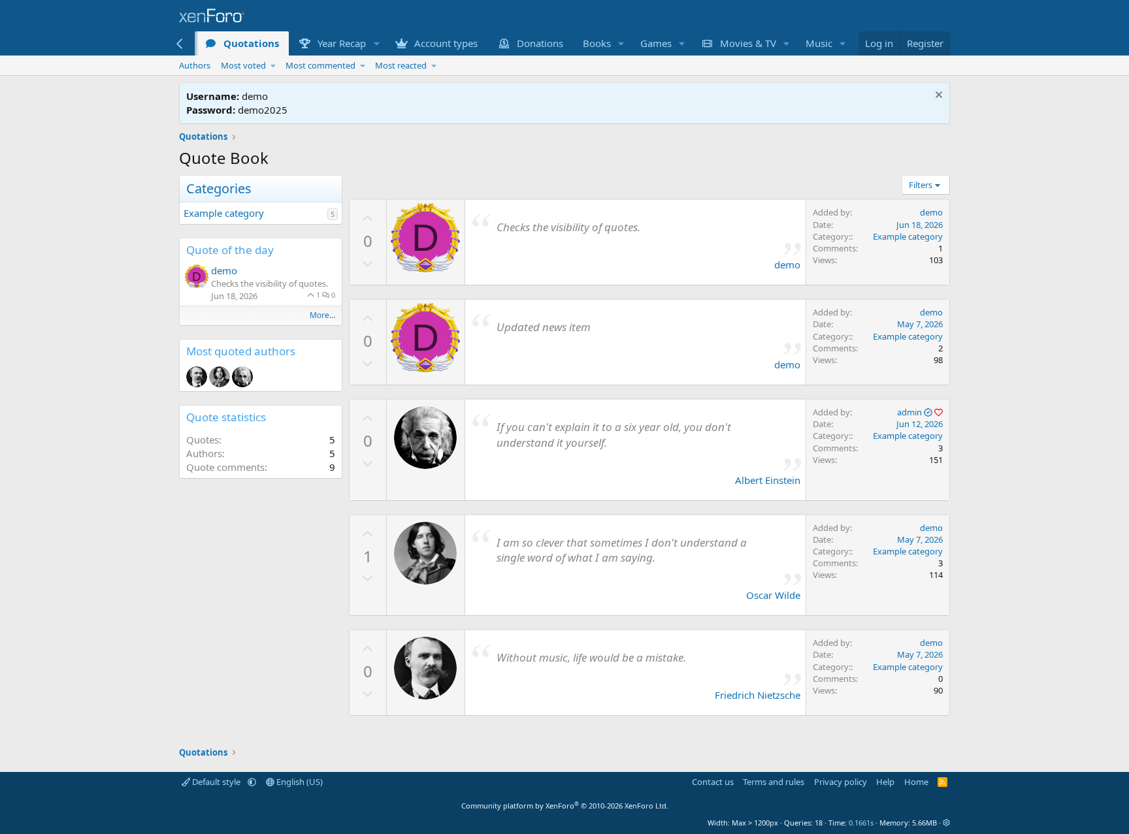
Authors (194, 65)
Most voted (243, 65)
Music (819, 43)
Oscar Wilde (773, 594)
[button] (376, 43)
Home (916, 782)
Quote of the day (230, 249)
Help (885, 782)
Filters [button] (920, 185)
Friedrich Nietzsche (757, 694)
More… (322, 315)
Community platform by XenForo (564, 805)
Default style (216, 782)
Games (656, 43)
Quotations (251, 43)
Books (597, 43)
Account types (446, 43)
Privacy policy (840, 782)
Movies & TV (748, 43)
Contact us (713, 782)
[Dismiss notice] (937, 96)
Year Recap (342, 43)
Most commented (320, 65)
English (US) (298, 782)
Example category (224, 212)
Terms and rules (773, 782)
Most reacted (401, 65)
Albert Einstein (767, 480)
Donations (540, 43)
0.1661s (861, 822)
